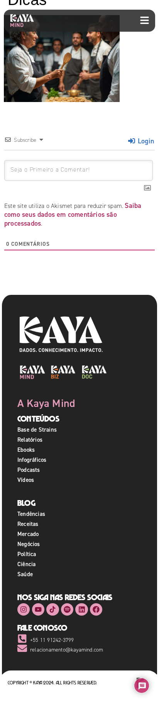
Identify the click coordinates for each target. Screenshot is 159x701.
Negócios (28, 544)
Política (26, 554)
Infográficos (31, 459)
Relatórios (29, 439)
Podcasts (28, 469)
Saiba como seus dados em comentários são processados (72, 214)
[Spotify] (67, 609)
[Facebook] (96, 609)
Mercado (28, 534)
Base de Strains (37, 429)
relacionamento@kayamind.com (66, 650)
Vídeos (25, 479)
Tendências (31, 513)
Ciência (26, 564)
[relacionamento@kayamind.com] (22, 648)
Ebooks (26, 449)
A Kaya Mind (46, 403)
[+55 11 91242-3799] (22, 638)
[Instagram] (23, 609)
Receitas (28, 523)
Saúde (25, 574)
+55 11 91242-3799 (52, 640)
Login (145, 140)
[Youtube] (38, 609)
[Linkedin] (81, 609)
